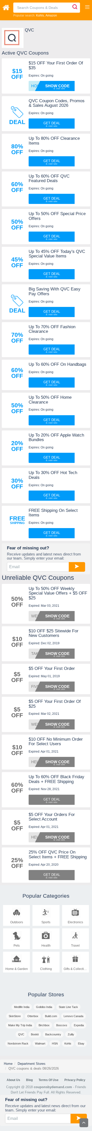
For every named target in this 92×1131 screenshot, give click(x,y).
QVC (21, 1034)
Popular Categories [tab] (46, 896)
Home (8, 1064)
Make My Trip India (20, 1025)
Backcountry (53, 1034)
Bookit (35, 1034)
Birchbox (44, 1025)
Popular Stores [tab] (46, 994)
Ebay (81, 1043)
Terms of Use (49, 1080)
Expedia (79, 1025)
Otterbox (32, 1016)
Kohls (40, 15)
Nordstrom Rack (18, 1043)
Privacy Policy (74, 1080)
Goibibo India (44, 1006)
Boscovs (61, 1025)
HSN (55, 1043)
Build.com (51, 1016)
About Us (13, 1080)
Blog (29, 1080)
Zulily (71, 1034)
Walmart (40, 1043)
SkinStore (15, 1016)
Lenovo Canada (73, 1016)
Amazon (51, 15)
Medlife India (21, 1006)
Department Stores (31, 1064)
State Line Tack (68, 1006)
